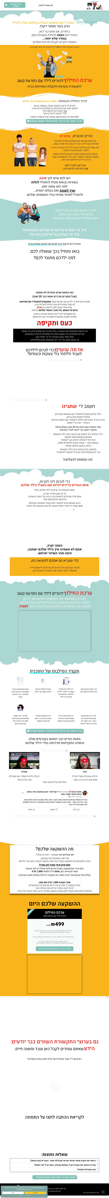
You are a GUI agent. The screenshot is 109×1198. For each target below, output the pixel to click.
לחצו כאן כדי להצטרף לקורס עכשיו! (54, 948)
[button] (11, 800)
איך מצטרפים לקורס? (86, 1169)
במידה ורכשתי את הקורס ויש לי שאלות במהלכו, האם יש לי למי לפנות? (65, 1165)
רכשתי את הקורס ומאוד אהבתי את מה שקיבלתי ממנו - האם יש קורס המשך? (63, 1160)
